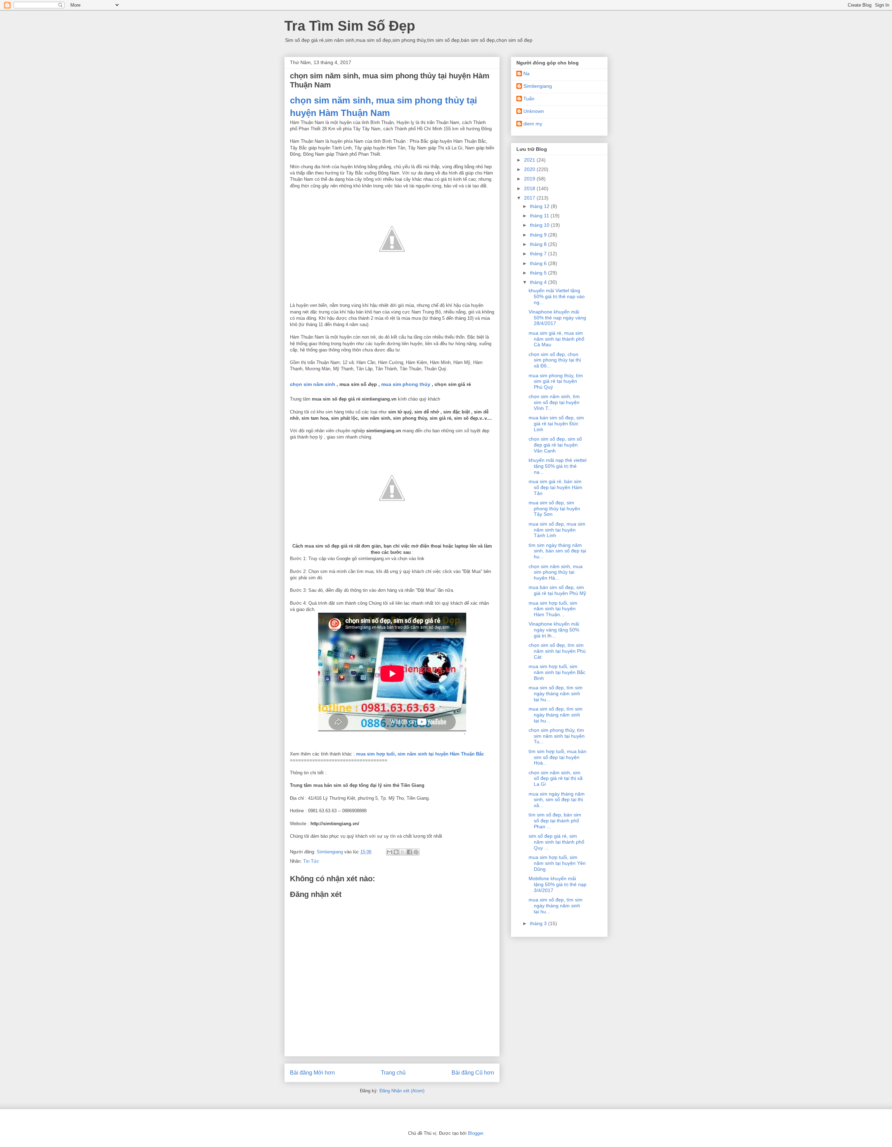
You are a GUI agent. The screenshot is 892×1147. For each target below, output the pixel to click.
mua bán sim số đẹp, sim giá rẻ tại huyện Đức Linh (556, 423)
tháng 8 (539, 244)
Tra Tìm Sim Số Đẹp (349, 25)
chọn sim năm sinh (312, 384)
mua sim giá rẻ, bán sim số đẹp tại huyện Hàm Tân (555, 487)
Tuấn (529, 98)
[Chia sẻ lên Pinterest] (416, 851)
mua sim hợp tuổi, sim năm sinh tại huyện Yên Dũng (557, 863)
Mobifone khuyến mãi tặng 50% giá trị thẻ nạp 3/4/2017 (557, 884)
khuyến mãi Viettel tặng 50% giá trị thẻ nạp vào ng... (557, 296)
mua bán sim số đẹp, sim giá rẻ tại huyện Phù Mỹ (557, 590)
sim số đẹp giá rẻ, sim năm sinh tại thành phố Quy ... (556, 842)
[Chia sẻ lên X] (402, 851)
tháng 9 (539, 235)
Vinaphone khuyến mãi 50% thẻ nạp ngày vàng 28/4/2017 (557, 317)
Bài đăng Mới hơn (312, 1073)
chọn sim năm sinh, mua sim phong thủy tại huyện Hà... (556, 572)
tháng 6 (539, 263)
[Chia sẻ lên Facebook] (409, 851)
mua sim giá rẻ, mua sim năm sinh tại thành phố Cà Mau (556, 339)
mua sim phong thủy (405, 384)
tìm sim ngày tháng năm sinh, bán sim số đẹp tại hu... (557, 551)
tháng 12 (540, 206)
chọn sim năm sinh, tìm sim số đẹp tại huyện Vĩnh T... (554, 402)
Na (526, 73)
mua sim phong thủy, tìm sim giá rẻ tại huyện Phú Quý (556, 381)
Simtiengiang (537, 86)
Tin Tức (311, 861)
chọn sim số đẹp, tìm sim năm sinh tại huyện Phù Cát (557, 651)
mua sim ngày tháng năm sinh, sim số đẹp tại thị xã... (557, 799)
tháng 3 (539, 923)
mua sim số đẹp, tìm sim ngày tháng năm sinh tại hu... (556, 693)
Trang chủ (393, 1073)
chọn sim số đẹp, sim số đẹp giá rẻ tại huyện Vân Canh (555, 445)
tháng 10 (540, 225)
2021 (530, 160)
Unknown (533, 111)
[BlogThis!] (396, 851)
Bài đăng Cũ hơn (473, 1073)
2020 (530, 169)
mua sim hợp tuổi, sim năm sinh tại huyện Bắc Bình (557, 672)
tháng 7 (539, 253)
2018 (530, 188)
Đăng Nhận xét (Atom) (401, 1090)
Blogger (475, 1133)
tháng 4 (539, 282)
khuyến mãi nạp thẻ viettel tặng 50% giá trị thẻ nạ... (557, 466)
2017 (530, 198)
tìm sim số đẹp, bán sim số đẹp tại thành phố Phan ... (555, 820)
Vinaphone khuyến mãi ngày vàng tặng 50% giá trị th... (554, 629)
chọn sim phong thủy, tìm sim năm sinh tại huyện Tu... (557, 736)
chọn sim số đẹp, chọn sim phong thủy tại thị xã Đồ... (555, 360)
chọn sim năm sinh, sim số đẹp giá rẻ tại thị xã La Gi (556, 778)
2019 (530, 178)
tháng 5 (539, 273)
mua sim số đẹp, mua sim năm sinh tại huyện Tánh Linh (557, 529)
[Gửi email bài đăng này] (389, 851)
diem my (532, 123)
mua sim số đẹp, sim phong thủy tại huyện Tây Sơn (554, 508)
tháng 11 (540, 215)
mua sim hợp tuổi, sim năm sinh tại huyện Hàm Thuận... (553, 609)
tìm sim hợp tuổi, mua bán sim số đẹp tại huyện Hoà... (557, 757)
